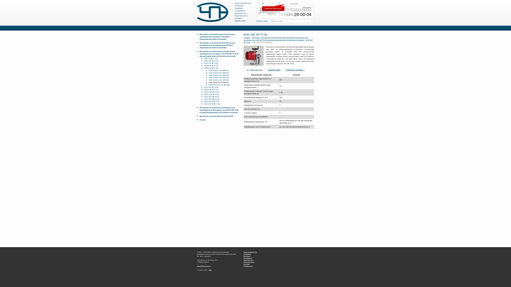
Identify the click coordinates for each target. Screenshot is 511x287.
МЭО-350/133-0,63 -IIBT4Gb (219, 85)
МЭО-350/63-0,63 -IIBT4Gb (219, 78)
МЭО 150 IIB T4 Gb (211, 63)
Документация (240, 21)
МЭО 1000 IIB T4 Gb (211, 92)
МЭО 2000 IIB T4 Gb (211, 97)
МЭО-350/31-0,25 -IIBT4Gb (219, 80)
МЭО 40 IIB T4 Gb (210, 59)
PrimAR (203, 120)
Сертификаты (240, 11)
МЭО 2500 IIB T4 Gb (211, 99)
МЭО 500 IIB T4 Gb (211, 87)
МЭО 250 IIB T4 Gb (211, 66)
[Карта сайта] (260, 3)
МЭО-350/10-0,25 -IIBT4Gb (219, 70)
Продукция (239, 8)
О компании (239, 6)
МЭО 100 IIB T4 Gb (211, 61)
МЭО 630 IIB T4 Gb (211, 90)
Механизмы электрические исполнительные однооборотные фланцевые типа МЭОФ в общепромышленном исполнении (217, 45)
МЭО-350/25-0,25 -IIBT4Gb (219, 75)
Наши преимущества (243, 3)
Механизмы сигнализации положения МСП (217, 116)
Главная (247, 38)
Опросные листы (241, 16)
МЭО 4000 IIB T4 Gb (211, 102)
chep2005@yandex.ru (204, 266)
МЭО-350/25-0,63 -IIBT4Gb (219, 73)
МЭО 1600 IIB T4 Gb (211, 94)
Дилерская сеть (241, 13)
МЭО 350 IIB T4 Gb (211, 68)
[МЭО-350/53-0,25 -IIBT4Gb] (253, 65)
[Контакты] (263, 3)
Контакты (238, 18)
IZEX (210, 270)
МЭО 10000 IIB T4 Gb (212, 104)
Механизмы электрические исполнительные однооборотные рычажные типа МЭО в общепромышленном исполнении (217, 36)
